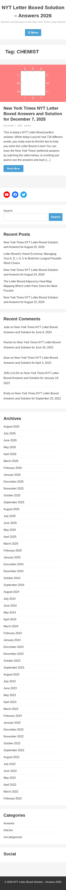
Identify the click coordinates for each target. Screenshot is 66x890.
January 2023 (12, 722)
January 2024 (12, 640)
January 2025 (12, 557)
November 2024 (14, 571)
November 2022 (14, 736)
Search (8, 210)
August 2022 (11, 757)
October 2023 (12, 660)
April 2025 (10, 536)
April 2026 (10, 454)
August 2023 (11, 674)
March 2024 (11, 626)
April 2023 (10, 702)
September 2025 (14, 502)
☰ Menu (33, 32)
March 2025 (11, 543)
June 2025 (10, 522)
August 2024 (11, 591)
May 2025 (10, 529)
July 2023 (10, 681)
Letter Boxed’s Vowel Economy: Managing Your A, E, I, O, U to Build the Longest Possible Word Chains (32, 258)
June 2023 (10, 688)
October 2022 (12, 743)
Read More (13, 168)
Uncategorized (13, 837)
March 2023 (11, 708)
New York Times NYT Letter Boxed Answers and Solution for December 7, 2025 (33, 113)
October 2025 (12, 495)
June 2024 (10, 605)
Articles (8, 830)
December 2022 (14, 729)
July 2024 (10, 598)
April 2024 (10, 619)
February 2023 (13, 715)
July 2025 (10, 516)
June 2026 (10, 440)
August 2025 (11, 509)
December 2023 (14, 646)
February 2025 (13, 550)
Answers (9, 823)
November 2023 (14, 653)
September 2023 (14, 667)
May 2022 (10, 777)
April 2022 (10, 784)
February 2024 (13, 633)
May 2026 (10, 447)
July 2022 (10, 764)
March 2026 (11, 460)
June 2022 (10, 770)
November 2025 (14, 488)
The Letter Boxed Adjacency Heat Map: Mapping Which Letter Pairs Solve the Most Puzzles (30, 286)
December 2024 (14, 564)
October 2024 (12, 578)
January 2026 (12, 474)
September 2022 (14, 750)
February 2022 (13, 798)
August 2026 (11, 426)
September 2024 (14, 584)
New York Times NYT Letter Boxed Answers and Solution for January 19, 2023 (31, 378)
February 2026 (13, 467)
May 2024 (10, 612)
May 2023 (10, 695)
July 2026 (10, 433)
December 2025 (14, 481)
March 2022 (11, 791)
